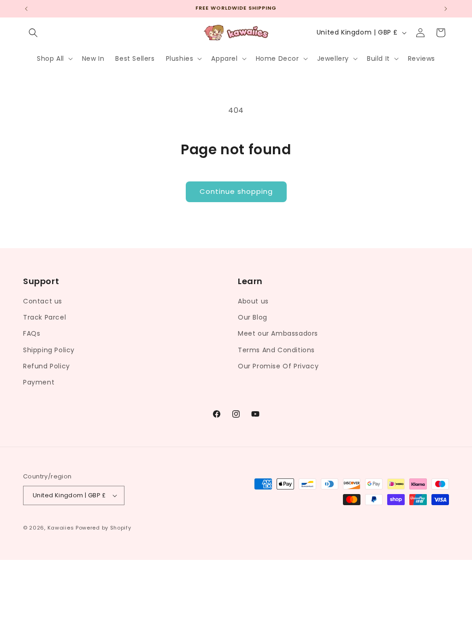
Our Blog (252, 317)
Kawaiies (60, 527)
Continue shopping (236, 191)
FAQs (31, 333)
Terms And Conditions (276, 350)
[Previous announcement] (26, 8)
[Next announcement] (446, 8)
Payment (38, 382)
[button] (33, 33)
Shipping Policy (49, 350)
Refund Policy (46, 366)
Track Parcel (44, 317)
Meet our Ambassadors (278, 333)
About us (253, 301)
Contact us (42, 301)
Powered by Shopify (103, 527)
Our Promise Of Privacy (278, 366)
